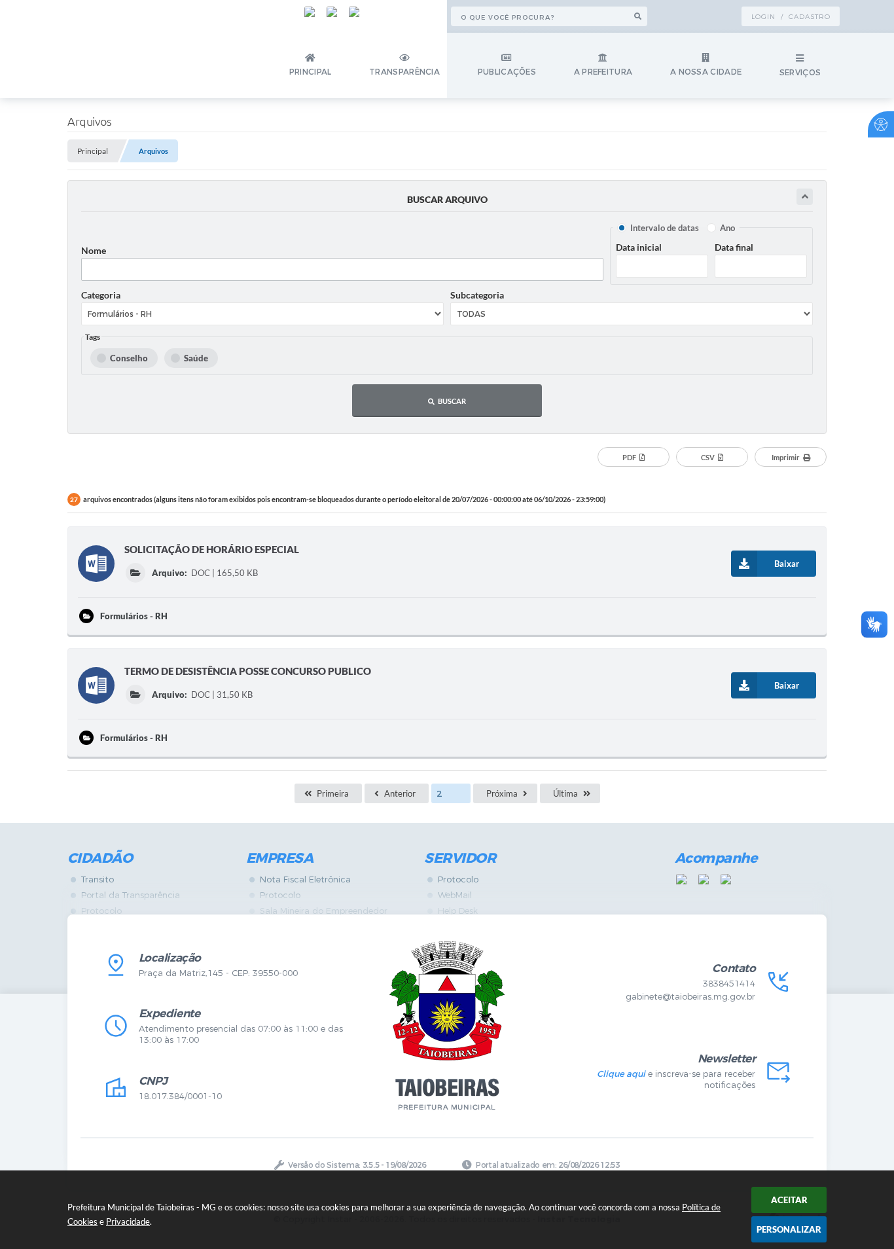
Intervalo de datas (664, 228)
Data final (734, 247)
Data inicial (639, 247)
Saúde (196, 358)
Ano (727, 228)
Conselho (129, 358)
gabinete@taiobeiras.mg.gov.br (690, 996)
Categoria (100, 294)
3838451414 (729, 983)
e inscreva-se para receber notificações (676, 1079)
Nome (93, 250)
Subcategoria (477, 294)
